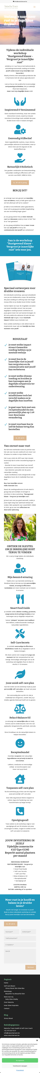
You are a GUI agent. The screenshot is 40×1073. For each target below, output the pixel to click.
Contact (6, 1008)
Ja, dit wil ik (20, 438)
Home (6, 983)
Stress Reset (8, 1018)
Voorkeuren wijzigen (20, 1066)
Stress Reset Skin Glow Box (14, 988)
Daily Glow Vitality (11, 999)
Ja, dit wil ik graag (20, 183)
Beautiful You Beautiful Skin (15, 994)
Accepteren (20, 1060)
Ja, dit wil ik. (10, 924)
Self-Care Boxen (9, 986)
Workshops (8, 991)
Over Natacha (9, 1002)
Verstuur (30, 967)
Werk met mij (8, 997)
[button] (37, 1040)
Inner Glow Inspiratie (11, 1005)
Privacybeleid (20, 1070)
